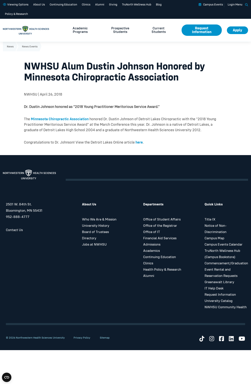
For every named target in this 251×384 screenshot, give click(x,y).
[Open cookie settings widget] (6, 377)
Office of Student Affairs (162, 219)
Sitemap (105, 337)
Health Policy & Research (162, 269)
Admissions (151, 244)
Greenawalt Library (219, 282)
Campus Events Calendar (224, 244)
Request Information (201, 30)
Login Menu (235, 4)
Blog (159, 4)
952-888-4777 (17, 217)
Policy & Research (16, 14)
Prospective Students (120, 30)
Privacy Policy (82, 337)
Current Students (159, 30)
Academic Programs (80, 30)
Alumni (99, 4)
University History (95, 226)
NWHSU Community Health (226, 307)
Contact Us (14, 230)
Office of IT (151, 232)
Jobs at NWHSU (94, 244)
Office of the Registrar (160, 226)
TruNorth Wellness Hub (136, 4)
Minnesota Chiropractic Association (60, 119)
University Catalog (219, 301)
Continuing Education (63, 4)
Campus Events (213, 4)
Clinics (86, 4)
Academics (151, 251)
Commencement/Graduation (226, 263)
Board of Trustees (95, 232)
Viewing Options (17, 4)
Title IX (210, 219)
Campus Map (214, 238)
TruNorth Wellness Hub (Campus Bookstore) (222, 254)
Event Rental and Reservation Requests (221, 273)
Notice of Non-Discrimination (216, 229)
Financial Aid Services (159, 238)
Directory (89, 238)
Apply (237, 30)
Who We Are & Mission (99, 219)
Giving (113, 4)
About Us (39, 4)
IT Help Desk (214, 288)
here (139, 142)
